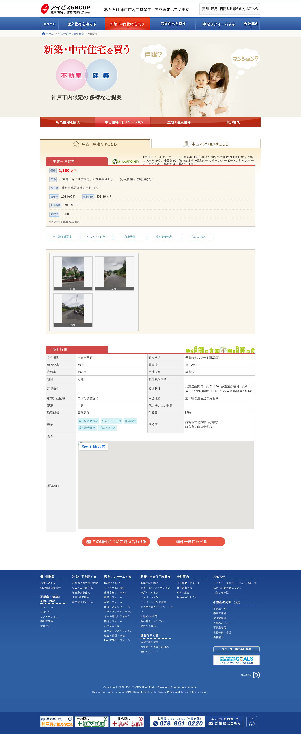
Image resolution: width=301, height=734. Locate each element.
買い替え (233, 122)
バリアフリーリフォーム (118, 611)
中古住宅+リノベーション (122, 122)
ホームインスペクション (118, 630)
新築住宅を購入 (67, 122)
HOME (49, 576)
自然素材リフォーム (115, 592)
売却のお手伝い (222, 623)
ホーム (50, 33)
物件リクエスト (150, 625)
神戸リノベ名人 (150, 592)
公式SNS (246, 674)
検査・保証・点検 (114, 635)
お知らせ (219, 576)
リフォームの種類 (114, 587)
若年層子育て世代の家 (85, 583)
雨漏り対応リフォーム (117, 607)
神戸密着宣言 (184, 587)
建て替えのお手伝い (83, 602)
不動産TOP (220, 608)
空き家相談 (219, 618)
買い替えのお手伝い (152, 621)
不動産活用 (219, 627)
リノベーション (49, 616)
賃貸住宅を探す (151, 635)
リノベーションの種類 (153, 602)
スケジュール (112, 625)
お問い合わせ (48, 583)
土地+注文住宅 (178, 122)
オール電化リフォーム (117, 616)
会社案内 (183, 576)
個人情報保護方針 (50, 587)
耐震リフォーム (113, 602)
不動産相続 (219, 613)
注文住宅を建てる (84, 576)
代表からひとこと (187, 597)
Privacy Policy (166, 692)
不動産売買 (46, 621)
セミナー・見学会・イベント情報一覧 (235, 583)
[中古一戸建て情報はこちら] (95, 143)
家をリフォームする (117, 576)
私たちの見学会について (227, 587)
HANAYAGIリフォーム (117, 640)
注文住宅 (45, 611)
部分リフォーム (113, 621)
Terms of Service (191, 692)
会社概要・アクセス (188, 583)
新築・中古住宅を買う (156, 576)
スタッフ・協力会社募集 (236, 649)
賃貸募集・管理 (222, 632)
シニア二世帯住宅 (82, 587)
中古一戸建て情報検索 (71, 33)
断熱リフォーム (113, 597)
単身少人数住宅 (81, 592)
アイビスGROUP (135, 687)
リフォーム (46, 607)
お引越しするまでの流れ (155, 646)
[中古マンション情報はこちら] (205, 143)
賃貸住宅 (45, 626)
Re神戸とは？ (112, 583)
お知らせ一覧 (221, 592)
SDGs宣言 (183, 592)
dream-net (191, 687)
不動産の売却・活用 (226, 602)
